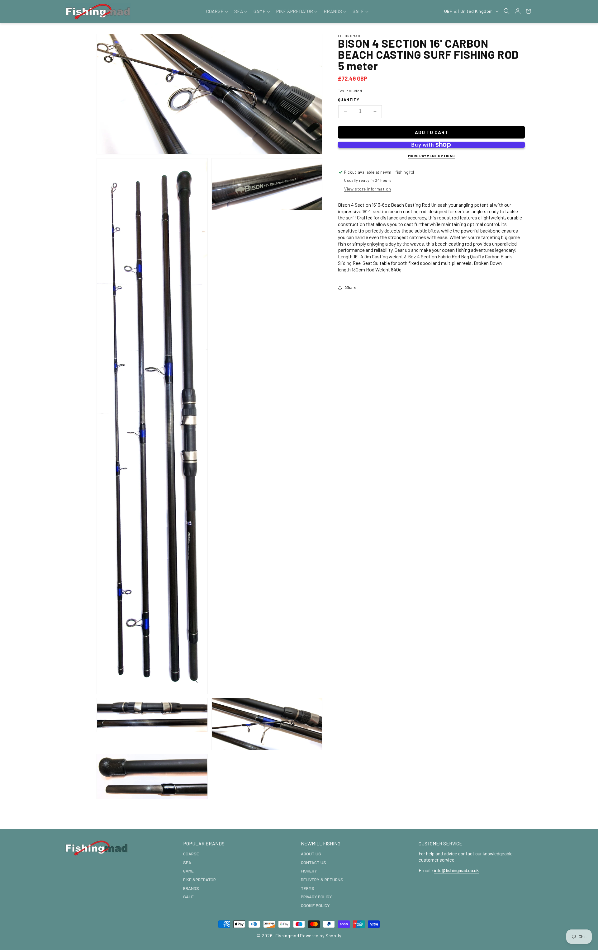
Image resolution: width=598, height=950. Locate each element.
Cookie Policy (315, 905)
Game (188, 870)
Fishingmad (287, 935)
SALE (188, 896)
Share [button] (350, 287)
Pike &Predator (199, 879)
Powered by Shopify (320, 935)
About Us (311, 853)
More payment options (431, 155)
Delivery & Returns (322, 879)
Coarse (191, 853)
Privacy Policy (316, 896)
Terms (307, 888)
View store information (367, 188)
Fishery (309, 870)
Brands (191, 888)
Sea (187, 862)
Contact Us (313, 862)
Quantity (348, 99)
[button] (216, 11)
